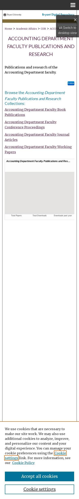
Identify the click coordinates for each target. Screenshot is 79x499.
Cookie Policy (23, 463)
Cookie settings (39, 489)
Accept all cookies (39, 476)
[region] (39, 460)
